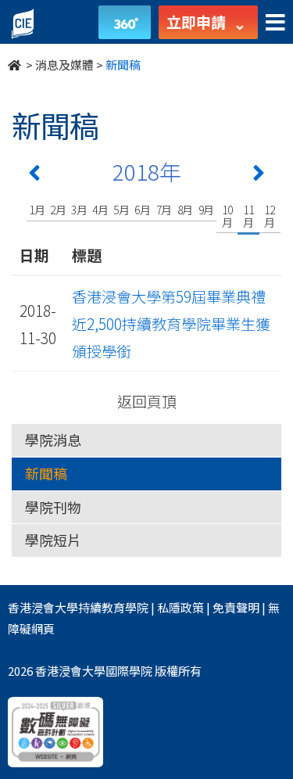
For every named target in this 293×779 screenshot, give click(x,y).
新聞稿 (46, 473)
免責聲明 (236, 607)
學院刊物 (53, 507)
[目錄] (275, 23)
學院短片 (53, 540)
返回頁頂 (147, 400)
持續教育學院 (113, 607)
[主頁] (15, 64)
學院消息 (53, 439)
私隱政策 (180, 607)
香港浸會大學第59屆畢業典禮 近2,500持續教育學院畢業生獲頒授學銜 (176, 323)
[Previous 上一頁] (34, 176)
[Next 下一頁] (258, 176)
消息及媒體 (64, 64)
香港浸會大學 (43, 607)
